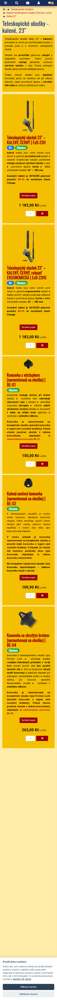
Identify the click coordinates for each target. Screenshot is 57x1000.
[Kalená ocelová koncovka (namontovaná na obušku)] (28, 483)
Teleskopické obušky (21, 9)
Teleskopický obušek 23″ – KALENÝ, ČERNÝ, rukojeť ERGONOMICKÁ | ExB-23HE (27, 272)
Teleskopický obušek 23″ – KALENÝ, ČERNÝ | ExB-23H (26, 139)
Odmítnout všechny (28, 994)
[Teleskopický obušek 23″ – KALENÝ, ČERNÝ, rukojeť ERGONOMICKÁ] (28, 244)
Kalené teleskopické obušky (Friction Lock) (28, 12)
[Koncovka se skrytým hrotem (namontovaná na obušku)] (28, 619)
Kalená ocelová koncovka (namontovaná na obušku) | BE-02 (26, 498)
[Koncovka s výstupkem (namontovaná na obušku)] (28, 364)
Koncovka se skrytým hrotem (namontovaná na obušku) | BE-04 (28, 640)
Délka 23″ (11, 16)
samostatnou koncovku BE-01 (23, 439)
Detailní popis (28, 195)
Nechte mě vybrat (22, 979)
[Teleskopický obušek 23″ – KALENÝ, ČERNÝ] (28, 114)
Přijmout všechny (28, 987)
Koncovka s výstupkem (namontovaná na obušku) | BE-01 (26, 380)
